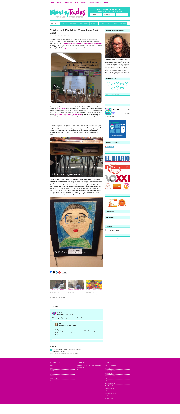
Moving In (79, 369)
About (51, 368)
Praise (51, 373)
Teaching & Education (109, 395)
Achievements (68, 298)
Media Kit (52, 375)
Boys (81, 298)
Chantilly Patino (104, 408)
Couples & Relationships (110, 370)
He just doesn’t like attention (66, 49)
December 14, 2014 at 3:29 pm (67, 325)
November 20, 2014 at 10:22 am (65, 314)
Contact (51, 380)
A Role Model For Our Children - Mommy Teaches (65, 349)
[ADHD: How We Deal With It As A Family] (58, 284)
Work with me (53, 370)
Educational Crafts (109, 373)
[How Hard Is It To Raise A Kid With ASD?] (94, 284)
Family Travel (107, 378)
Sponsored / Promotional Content (112, 393)
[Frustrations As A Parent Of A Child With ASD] (76, 284)
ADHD (72, 298)
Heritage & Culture (109, 380)
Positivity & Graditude (109, 388)
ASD (75, 298)
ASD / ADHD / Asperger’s (110, 365)
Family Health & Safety (110, 375)
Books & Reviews (108, 368)
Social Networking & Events (111, 390)
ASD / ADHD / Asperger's (61, 297)
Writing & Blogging (109, 398)
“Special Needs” (61, 108)
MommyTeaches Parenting (110, 385)
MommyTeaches (117, 61)
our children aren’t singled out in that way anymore (68, 114)
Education (85, 298)
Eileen (61, 324)
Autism (78, 298)
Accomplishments (60, 298)
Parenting (90, 298)
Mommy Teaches (67, 12)
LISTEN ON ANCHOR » (110, 116)
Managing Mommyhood (110, 383)
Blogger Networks (54, 378)
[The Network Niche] (117, 137)
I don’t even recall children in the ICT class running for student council (83, 43)
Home (51, 365)
